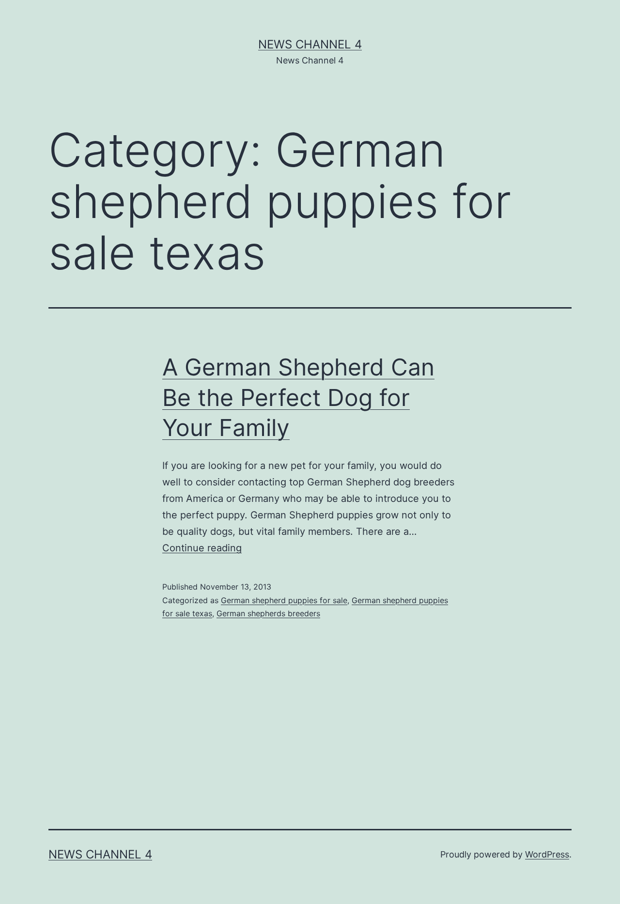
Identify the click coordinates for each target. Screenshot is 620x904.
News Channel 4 (310, 44)
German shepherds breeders (268, 613)
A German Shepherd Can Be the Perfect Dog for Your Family (298, 397)
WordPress (547, 854)
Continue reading (202, 548)
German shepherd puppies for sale (284, 600)
